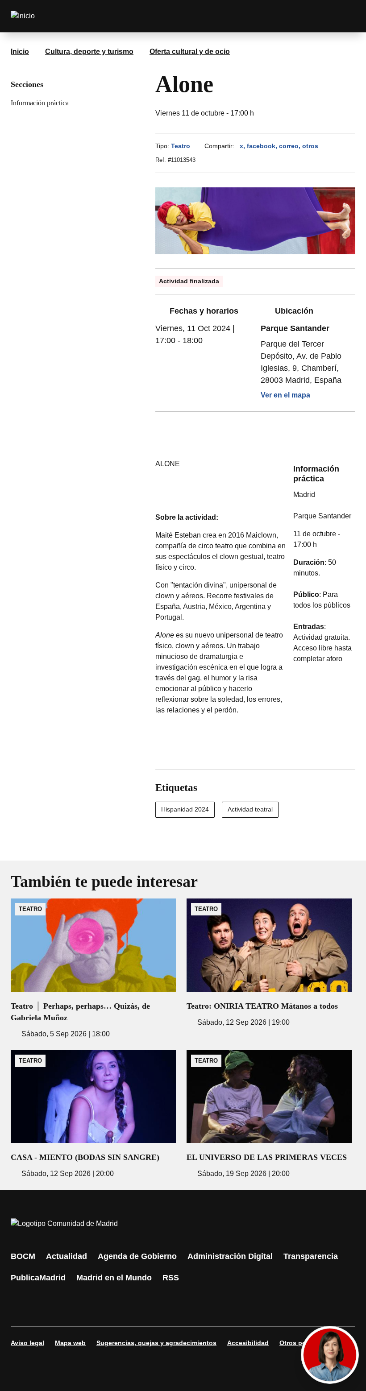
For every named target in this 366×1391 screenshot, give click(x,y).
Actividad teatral (250, 809)
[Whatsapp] (157, 1310)
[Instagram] (49, 1310)
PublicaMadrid (38, 1277)
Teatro (180, 145)
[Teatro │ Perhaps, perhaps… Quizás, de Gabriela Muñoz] (93, 968)
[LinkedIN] (130, 1310)
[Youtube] (103, 1310)
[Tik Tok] (183, 1310)
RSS (170, 1277)
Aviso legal (27, 1342)
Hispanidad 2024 (185, 809)
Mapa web (70, 1342)
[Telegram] (237, 1310)
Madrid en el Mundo (114, 1277)
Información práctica (40, 103)
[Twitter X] (76, 1310)
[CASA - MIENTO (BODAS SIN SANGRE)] (93, 1114)
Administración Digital (230, 1256)
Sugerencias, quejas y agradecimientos (156, 1342)
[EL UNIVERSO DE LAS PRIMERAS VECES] (269, 1114)
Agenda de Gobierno (137, 1256)
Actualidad (66, 1256)
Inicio (20, 51)
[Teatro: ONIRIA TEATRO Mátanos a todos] (269, 962)
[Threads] (264, 1310)
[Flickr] (210, 1310)
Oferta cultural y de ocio (190, 51)
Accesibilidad (248, 1342)
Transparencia (310, 1256)
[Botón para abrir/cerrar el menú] (342, 16)
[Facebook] (23, 1310)
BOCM (23, 1256)
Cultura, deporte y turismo (89, 51)
